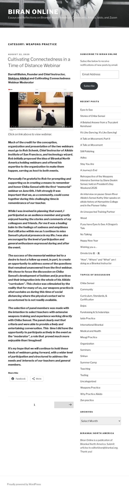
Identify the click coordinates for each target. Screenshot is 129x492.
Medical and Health (90, 331)
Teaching (85, 368)
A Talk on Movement (91, 144)
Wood (83, 218)
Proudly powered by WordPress (24, 484)
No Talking (86, 234)
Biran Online (33, 11)
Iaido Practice (87, 318)
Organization (87, 343)
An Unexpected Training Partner (97, 211)
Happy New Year (89, 240)
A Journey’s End (88, 170)
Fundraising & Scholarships (94, 312)
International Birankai (91, 324)
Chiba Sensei (87, 283)
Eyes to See (86, 109)
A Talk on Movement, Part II (95, 138)
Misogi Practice (88, 337)
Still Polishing (87, 151)
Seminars (85, 349)
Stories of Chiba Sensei (92, 115)
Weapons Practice (90, 387)
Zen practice (87, 400)
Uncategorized (88, 381)
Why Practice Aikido (91, 393)
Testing (84, 375)
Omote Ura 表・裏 (90, 253)
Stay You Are (87, 163)
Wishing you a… (88, 246)
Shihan (84, 356)
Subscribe (89, 85)
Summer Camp (88, 362)
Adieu (83, 157)
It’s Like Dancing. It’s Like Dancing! (98, 132)
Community (86, 289)
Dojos (83, 305)
